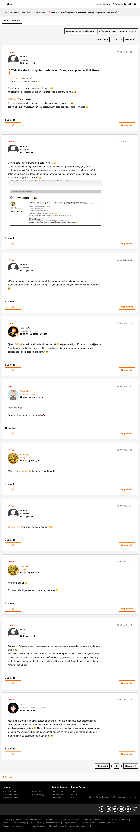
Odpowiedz (127, 125)
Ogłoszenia (40, 12)
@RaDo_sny (14, 527)
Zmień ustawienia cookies (70, 820)
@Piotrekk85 (17, 78)
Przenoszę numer (9, 792)
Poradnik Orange (19, 823)
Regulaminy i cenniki (10, 798)
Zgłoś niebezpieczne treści (94, 820)
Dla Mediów (56, 798)
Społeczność (26, 12)
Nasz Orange (11, 12)
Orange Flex (7, 820)
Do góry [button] (8, 777)
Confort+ (6, 823)
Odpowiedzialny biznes (33, 820)
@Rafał (18, 344)
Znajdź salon (37, 792)
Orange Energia (36, 823)
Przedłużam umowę (10, 795)
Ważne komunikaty (53, 823)
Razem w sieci (51, 820)
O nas (73, 792)
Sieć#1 (18, 820)
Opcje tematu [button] (11, 20)
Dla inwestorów (58, 795)
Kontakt (74, 795)
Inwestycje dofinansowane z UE (79, 826)
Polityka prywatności (106, 823)
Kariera (74, 798)
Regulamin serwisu (71, 823)
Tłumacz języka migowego (118, 820)
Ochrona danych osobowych (13, 826)
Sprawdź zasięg (38, 795)
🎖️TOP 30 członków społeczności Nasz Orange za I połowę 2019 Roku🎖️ (53, 72)
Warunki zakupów (88, 823)
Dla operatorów (58, 792)
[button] (135, 52)
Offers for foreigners (56, 826)
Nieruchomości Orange (36, 826)
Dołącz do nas (103, 4)
